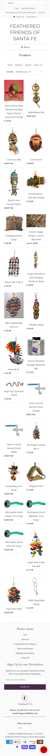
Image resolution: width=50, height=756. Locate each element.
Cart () (19, 17)
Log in (41, 12)
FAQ (17, 8)
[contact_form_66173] (43, 749)
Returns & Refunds (25, 649)
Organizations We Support (21, 12)
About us (25, 639)
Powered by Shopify (37, 737)
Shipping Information (25, 653)
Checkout (31, 17)
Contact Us (25, 658)
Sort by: (10, 72)
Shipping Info (28, 8)
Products (25, 55)
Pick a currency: (25, 723)
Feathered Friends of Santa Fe (25, 32)
